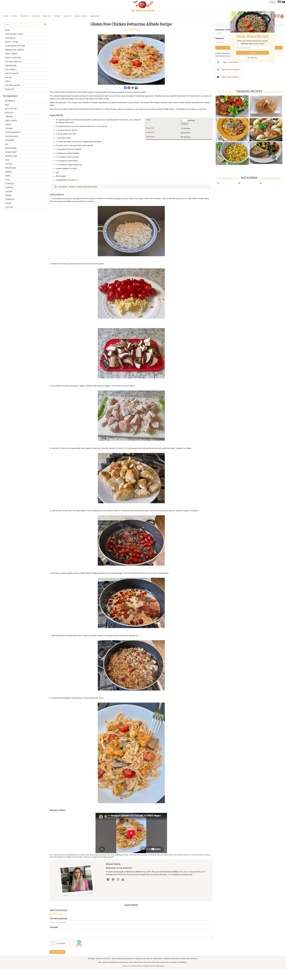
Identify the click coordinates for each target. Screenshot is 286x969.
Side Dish (67, 16)
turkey (8, 203)
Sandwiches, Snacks (14, 50)
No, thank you (252, 58)
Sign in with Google (230, 62)
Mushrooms (10, 66)
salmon (8, 192)
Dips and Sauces (12, 85)
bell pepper (10, 109)
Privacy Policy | (137, 966)
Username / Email (222, 29)
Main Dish (47, 16)
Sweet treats (11, 54)
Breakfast (24, 16)
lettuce (8, 164)
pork (7, 180)
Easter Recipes (12, 73)
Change (184, 124)
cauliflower (11, 121)
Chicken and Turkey (14, 34)
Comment (54, 927)
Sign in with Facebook (230, 77)
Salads (57, 16)
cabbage (9, 117)
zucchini (9, 207)
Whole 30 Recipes (13, 58)
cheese (8, 124)
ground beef (11, 152)
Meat (7, 30)
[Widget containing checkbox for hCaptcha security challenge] (66, 943)
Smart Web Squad (157, 966)
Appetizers (94, 16)
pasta (7, 176)
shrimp (8, 195)
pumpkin (9, 188)
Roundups (9, 89)
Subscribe (252, 53)
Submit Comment (57, 952)
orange (8, 172)
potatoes (9, 184)
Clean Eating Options (15, 46)
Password (219, 38)
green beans (11, 148)
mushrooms (10, 168)
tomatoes (9, 199)
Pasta (7, 81)
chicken (8, 128)
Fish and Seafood (13, 62)
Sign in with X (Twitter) (230, 70)
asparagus (10, 101)
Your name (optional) (58, 918)
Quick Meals (10, 70)
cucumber (9, 140)
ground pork (11, 156)
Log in (272, 2)
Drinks (14, 16)
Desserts (36, 16)
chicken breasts (12, 132)
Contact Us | (127, 966)
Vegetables (10, 38)
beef (7, 105)
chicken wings (11, 136)
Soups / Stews (81, 16)
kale (7, 160)
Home (5, 16)
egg (6, 144)
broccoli (9, 113)
